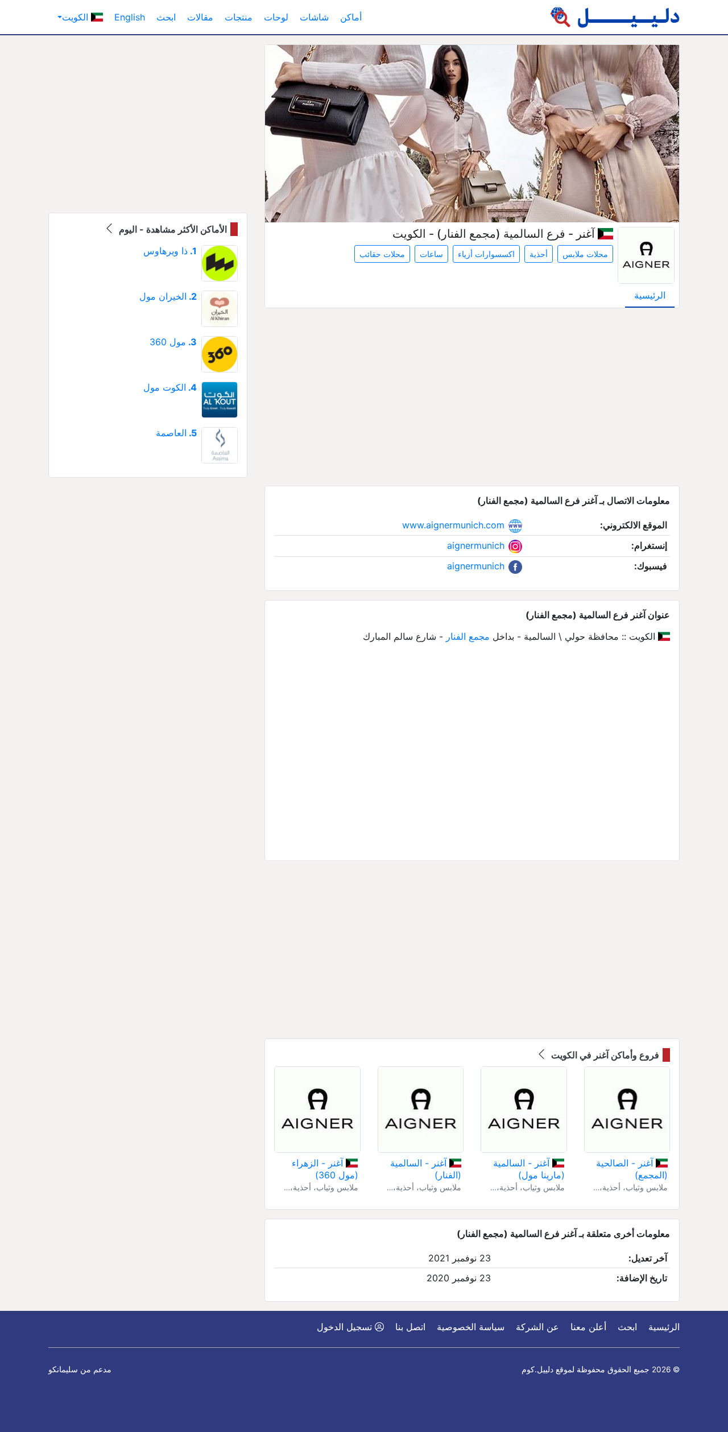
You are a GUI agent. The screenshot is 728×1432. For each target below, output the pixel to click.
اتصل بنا (410, 1326)
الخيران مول (168, 296)
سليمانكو (63, 1369)
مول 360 (173, 341)
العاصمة (176, 432)
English (129, 17)
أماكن (351, 17)
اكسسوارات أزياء (486, 254)
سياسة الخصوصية (470, 1326)
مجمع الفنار (468, 636)
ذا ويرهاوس (170, 250)
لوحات (276, 17)
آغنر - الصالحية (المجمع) (632, 1169)
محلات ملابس (585, 254)
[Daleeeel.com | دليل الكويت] (615, 17)
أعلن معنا (588, 1326)
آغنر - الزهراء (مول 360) (325, 1169)
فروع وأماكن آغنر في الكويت (604, 1055)
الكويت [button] (76, 17)
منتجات (239, 17)
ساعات (431, 254)
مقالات (200, 17)
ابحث (166, 17)
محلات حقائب (382, 254)
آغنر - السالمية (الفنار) (425, 1169)
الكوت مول (170, 387)
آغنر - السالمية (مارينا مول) (528, 1169)
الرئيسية (649, 295)
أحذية (539, 254)
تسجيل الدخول (346, 1326)
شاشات (314, 17)
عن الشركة (537, 1326)
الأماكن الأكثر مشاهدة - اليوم (172, 229)
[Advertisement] (472, 397)
